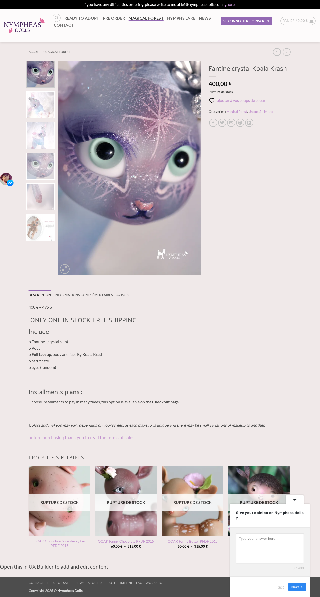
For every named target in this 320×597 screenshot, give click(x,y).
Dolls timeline (120, 583)
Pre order (114, 18)
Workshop (155, 583)
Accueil (35, 52)
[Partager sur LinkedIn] (249, 123)
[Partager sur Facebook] (213, 123)
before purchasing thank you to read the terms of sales (81, 437)
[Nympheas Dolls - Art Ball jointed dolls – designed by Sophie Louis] (24, 25)
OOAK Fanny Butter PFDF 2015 (193, 541)
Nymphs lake (181, 18)
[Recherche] (57, 18)
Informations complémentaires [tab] (83, 295)
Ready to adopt (81, 18)
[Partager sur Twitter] (222, 123)
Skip (281, 587)
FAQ (139, 583)
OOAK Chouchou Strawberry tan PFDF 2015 (59, 543)
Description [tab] (40, 295)
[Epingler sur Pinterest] (240, 123)
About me (96, 583)
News (205, 18)
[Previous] (67, 168)
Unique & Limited (261, 112)
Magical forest (146, 18)
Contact (64, 25)
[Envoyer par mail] (231, 123)
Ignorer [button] (230, 4)
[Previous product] (286, 52)
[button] (246, 21)
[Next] (192, 168)
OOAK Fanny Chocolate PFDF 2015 (126, 541)
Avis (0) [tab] (122, 295)
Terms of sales (59, 583)
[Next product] (277, 52)
